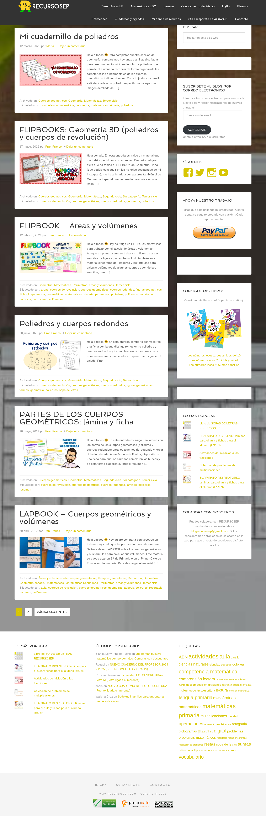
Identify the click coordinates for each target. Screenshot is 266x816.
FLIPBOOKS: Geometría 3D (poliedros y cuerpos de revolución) (89, 133)
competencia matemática (57, 105)
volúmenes (56, 299)
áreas (44, 289)
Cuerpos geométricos (52, 100)
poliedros (127, 105)
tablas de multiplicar (191, 750)
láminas (132, 484)
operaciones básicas (217, 724)
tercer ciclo (210, 750)
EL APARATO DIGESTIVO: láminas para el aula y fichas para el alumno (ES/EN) (222, 440)
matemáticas (55, 294)
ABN (183, 657)
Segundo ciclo (112, 196)
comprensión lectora (197, 679)
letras (217, 698)
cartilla (235, 657)
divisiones (214, 684)
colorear (238, 664)
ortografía (239, 724)
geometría (82, 105)
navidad (233, 716)
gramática (245, 684)
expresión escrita (230, 685)
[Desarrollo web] (135, 806)
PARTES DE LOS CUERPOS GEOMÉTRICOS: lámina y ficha (77, 418)
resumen (25, 489)
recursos (25, 299)
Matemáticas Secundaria (81, 582)
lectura (222, 690)
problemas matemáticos (197, 738)
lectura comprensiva (239, 690)
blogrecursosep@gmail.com (209, 531)
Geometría (75, 100)
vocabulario (191, 757)
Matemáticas (92, 100)
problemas (235, 731)
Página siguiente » (52, 612)
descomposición (196, 684)
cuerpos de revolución (55, 201)
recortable (146, 294)
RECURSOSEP (46, 6)
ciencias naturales (194, 664)
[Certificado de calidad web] (105, 806)
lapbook (128, 587)
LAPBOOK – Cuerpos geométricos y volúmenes (85, 517)
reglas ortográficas (237, 738)
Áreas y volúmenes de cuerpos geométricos (67, 578)
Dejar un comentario (72, 46)
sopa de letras (68, 390)
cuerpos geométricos (85, 201)
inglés (183, 690)
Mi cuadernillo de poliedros (69, 36)
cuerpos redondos (113, 201)
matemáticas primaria (105, 105)
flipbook (25, 294)
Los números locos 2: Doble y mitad (214, 360)
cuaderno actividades (227, 679)
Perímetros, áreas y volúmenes (93, 285)
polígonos (131, 294)
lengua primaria (195, 697)
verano (230, 750)
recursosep (40, 299)
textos (221, 750)
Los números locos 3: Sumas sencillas (214, 364)
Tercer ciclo (110, 100)
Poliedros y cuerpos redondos (74, 323)
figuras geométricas (149, 289)
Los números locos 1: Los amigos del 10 (214, 355)
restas (209, 744)
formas (24, 390)
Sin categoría (131, 196)
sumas (244, 744)
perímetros (102, 294)
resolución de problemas (191, 744)
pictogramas (188, 731)
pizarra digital (212, 730)
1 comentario (77, 235)
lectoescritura (206, 690)
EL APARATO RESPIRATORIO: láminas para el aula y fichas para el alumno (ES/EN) (222, 482)
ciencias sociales (220, 664)
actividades (203, 656)
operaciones (191, 723)
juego (192, 690)
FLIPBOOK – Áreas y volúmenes (78, 225)
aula (44, 587)
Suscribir (197, 130)
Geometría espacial (32, 582)
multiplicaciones (214, 716)
